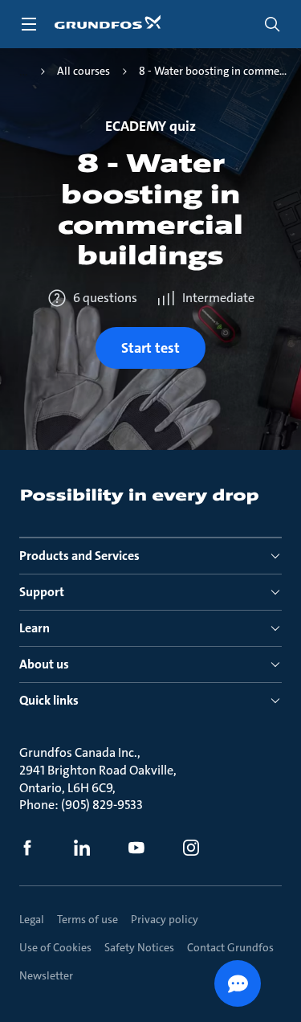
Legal (31, 919)
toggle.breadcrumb (23, 71)
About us (44, 664)
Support (41, 591)
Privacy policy (164, 919)
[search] (272, 24)
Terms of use (87, 919)
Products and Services (79, 555)
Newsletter (46, 975)
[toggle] (29, 24)
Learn (34, 627)
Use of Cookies (55, 947)
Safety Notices (139, 947)
